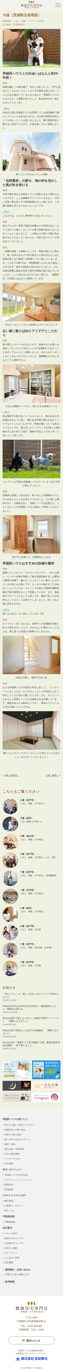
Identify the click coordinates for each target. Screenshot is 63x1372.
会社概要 (9, 1262)
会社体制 (9, 1163)
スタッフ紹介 (11, 1233)
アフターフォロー (13, 1158)
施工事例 (9, 1201)
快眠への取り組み (13, 1134)
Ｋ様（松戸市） (11, 775)
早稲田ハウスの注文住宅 (16, 1175)
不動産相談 (10, 1222)
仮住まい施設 (11, 1248)
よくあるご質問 (12, 1257)
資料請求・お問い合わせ (17, 1269)
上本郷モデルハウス (14, 1243)
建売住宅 (9, 1184)
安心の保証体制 (12, 1154)
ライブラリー (11, 1253)
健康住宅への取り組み (15, 1130)
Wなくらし (10, 1210)
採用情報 (10, 1281)
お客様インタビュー (14, 1205)
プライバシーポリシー (17, 1274)
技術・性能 (10, 1144)
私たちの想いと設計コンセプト (19, 1125)
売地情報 (9, 1189)
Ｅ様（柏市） (52, 775)
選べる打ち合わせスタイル (17, 1139)
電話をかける (33, 1340)
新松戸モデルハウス (14, 1238)
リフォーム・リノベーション (18, 1180)
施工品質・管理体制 (14, 1149)
